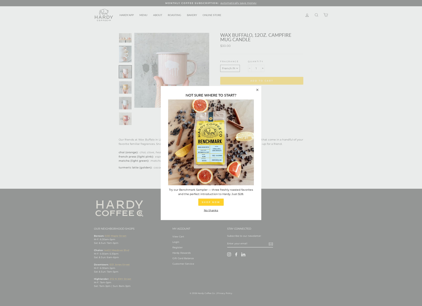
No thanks (211, 210)
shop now (211, 202)
